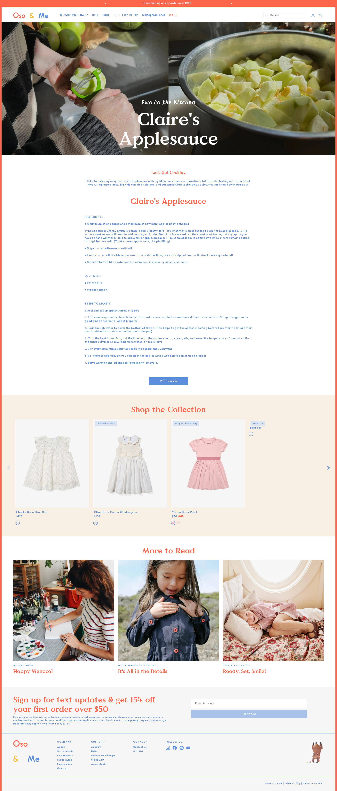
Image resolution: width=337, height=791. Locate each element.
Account (96, 747)
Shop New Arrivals (168, 3)
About (61, 747)
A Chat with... (24, 665)
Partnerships (64, 764)
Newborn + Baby (74, 15)
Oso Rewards (65, 755)
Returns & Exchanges (103, 755)
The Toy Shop (126, 15)
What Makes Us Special (137, 665)
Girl (106, 15)
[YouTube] (188, 747)
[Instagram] (168, 747)
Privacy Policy (54, 724)
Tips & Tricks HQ (236, 665)
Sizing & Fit (97, 760)
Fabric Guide (64, 760)
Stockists (139, 751)
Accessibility (98, 764)
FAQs (94, 751)
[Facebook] (174, 747)
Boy (95, 15)
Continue (249, 714)
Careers (61, 768)
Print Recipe (168, 381)
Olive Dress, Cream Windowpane (116, 512)
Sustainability (65, 751)
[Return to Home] (26, 755)
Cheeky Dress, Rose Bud (31, 512)
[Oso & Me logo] (30, 15)
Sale (173, 15)
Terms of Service (312, 783)
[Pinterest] (181, 747)
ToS (67, 724)
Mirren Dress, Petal (184, 512)
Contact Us (140, 747)
